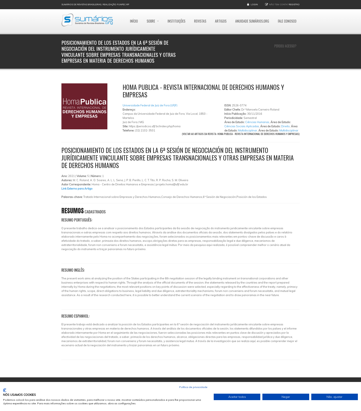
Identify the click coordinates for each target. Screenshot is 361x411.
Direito (285, 126)
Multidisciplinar (247, 130)
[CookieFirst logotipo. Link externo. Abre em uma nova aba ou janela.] (4, 390)
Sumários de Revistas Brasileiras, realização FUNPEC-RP (95, 4)
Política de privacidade (193, 387)
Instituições (176, 21)
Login (254, 4)
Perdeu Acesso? (285, 45)
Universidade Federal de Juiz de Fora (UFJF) (150, 105)
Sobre (151, 21)
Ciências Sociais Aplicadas (241, 126)
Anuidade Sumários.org (252, 21)
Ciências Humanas (257, 122)
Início (134, 21)
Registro (294, 4)
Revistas (200, 21)
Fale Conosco (287, 21)
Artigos (220, 21)
